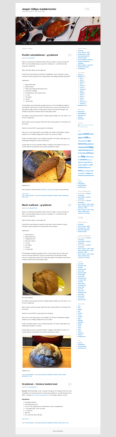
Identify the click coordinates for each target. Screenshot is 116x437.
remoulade (84, 162)
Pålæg (81, 93)
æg (85, 175)
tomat (82, 173)
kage (87, 150)
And (81, 78)
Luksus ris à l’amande (84, 213)
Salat (81, 98)
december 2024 (82, 265)
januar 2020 (81, 276)
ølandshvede (65, 195)
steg (88, 171)
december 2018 (82, 285)
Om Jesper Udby (33, 43)
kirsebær (83, 153)
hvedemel (55, 195)
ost (88, 160)
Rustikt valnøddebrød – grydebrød (40, 54)
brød (39, 195)
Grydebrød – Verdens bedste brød (39, 384)
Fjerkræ (82, 85)
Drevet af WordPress (58, 431)
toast (79, 173)
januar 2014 (81, 291)
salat (88, 165)
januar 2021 (81, 271)
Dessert (82, 82)
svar (30, 376)
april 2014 (80, 289)
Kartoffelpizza (81, 68)
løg (83, 156)
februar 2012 (81, 296)
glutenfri (85, 141)
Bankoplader (81, 111)
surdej (91, 171)
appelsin (81, 134)
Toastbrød (80, 50)
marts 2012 (81, 294)
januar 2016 (81, 287)
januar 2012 (81, 298)
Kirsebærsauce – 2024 (84, 54)
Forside (24, 43)
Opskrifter (31, 195)
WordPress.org (82, 187)
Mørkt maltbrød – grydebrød (36, 204)
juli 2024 (80, 267)
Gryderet (82, 89)
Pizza (81, 96)
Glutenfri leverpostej (83, 67)
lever (79, 157)
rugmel (84, 165)
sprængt (85, 170)
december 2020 (82, 273)
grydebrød (50, 195)
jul (84, 150)
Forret (81, 87)
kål (93, 153)
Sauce (81, 100)
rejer (79, 162)
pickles (90, 159)
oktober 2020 (81, 274)
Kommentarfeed (82, 185)
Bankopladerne (82, 113)
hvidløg (89, 147)
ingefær (80, 150)
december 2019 (82, 278)
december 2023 (82, 269)
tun (85, 173)
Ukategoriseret (82, 105)
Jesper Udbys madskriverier (39, 9)
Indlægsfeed (81, 183)
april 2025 (80, 264)
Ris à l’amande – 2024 (84, 52)
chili (86, 137)
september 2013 (82, 292)
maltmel (60, 374)
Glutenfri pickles (82, 58)
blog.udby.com (82, 115)
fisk (89, 138)
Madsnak (80, 75)
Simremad (82, 102)
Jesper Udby (81, 197)
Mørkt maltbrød (48, 189)
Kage (81, 91)
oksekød (83, 159)
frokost (80, 141)
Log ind (80, 182)
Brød (27, 195)
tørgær (60, 195)
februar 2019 (81, 283)
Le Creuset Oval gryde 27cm (41, 395)
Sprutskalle (81, 119)
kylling (89, 153)
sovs (80, 170)
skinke (85, 167)
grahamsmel (44, 195)
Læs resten (26, 193)
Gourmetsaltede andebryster (85, 59)
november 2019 (82, 280)
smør (89, 167)
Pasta (81, 94)
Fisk (81, 84)
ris (89, 162)
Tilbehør (82, 103)
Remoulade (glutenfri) (83, 56)
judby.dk (80, 117)
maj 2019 (80, 282)
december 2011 (82, 299)
